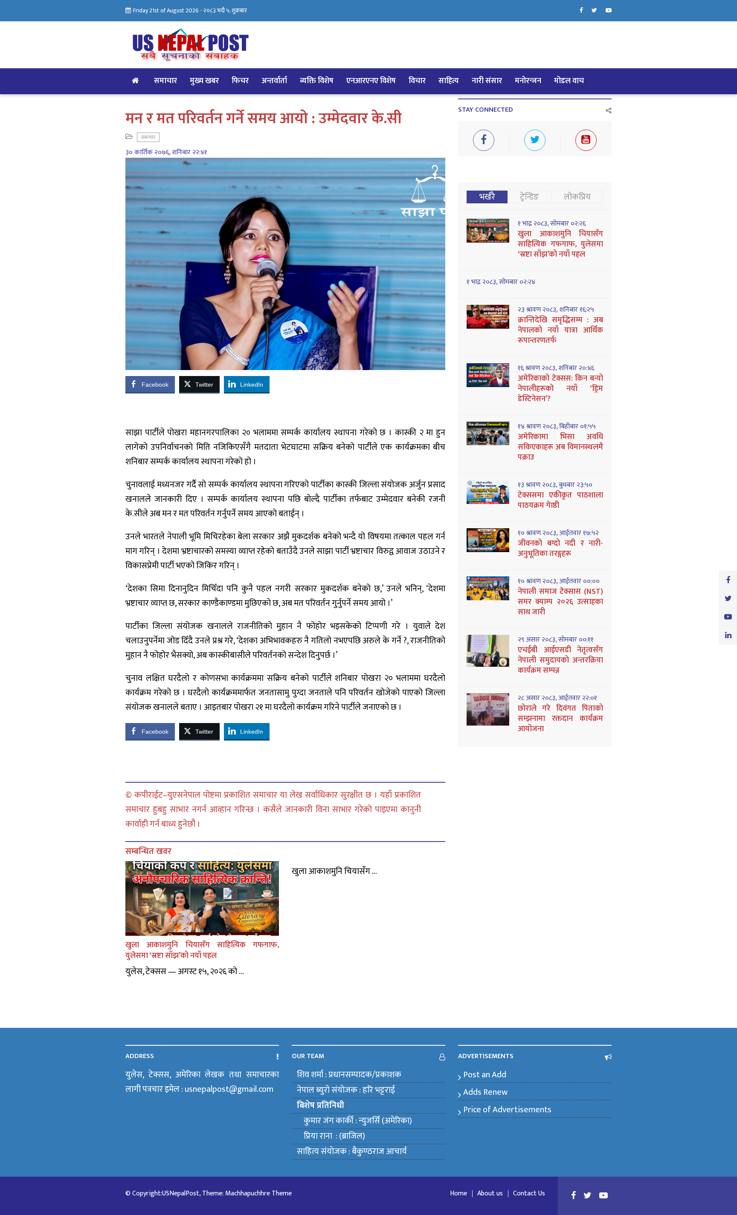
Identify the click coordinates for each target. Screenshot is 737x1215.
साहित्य (448, 81)
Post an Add (484, 1074)
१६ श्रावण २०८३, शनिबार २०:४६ (556, 368)
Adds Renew (485, 1092)
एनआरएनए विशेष (371, 81)
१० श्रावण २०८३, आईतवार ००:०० (559, 581)
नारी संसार (487, 81)
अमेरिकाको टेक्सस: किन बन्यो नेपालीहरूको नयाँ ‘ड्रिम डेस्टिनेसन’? (560, 388)
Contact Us (529, 1193)
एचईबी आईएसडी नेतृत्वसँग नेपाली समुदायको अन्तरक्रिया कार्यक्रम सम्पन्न (560, 660)
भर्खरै (487, 197)
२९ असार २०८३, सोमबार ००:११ (556, 640)
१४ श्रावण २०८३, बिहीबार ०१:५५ (557, 427)
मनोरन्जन (528, 81)
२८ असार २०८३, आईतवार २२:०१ (557, 698)
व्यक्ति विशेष (317, 81)
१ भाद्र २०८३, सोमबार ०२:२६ (552, 224)
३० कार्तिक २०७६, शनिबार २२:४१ (166, 153)
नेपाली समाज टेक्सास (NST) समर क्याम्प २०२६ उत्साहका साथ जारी (560, 602)
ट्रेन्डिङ (529, 197)
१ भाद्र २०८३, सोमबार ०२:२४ (501, 282)
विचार (417, 81)
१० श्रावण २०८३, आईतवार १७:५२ (558, 533)
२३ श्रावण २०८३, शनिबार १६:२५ (556, 310)
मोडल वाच (569, 81)
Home (458, 1193)
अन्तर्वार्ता (274, 81)
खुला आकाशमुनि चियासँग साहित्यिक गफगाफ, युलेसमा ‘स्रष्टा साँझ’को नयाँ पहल (202, 950)
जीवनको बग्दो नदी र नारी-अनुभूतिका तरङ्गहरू (560, 548)
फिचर (240, 81)
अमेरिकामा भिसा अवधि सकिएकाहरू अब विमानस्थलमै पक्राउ (560, 447)
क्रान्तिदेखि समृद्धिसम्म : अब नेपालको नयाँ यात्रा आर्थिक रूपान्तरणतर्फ (560, 330)
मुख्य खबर (204, 81)
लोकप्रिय (577, 197)
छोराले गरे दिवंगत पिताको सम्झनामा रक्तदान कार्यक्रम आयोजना (560, 718)
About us (490, 1193)
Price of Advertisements (507, 1109)
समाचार (165, 81)
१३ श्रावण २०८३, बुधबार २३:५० (555, 485)
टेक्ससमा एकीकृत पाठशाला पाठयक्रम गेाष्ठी (560, 500)
